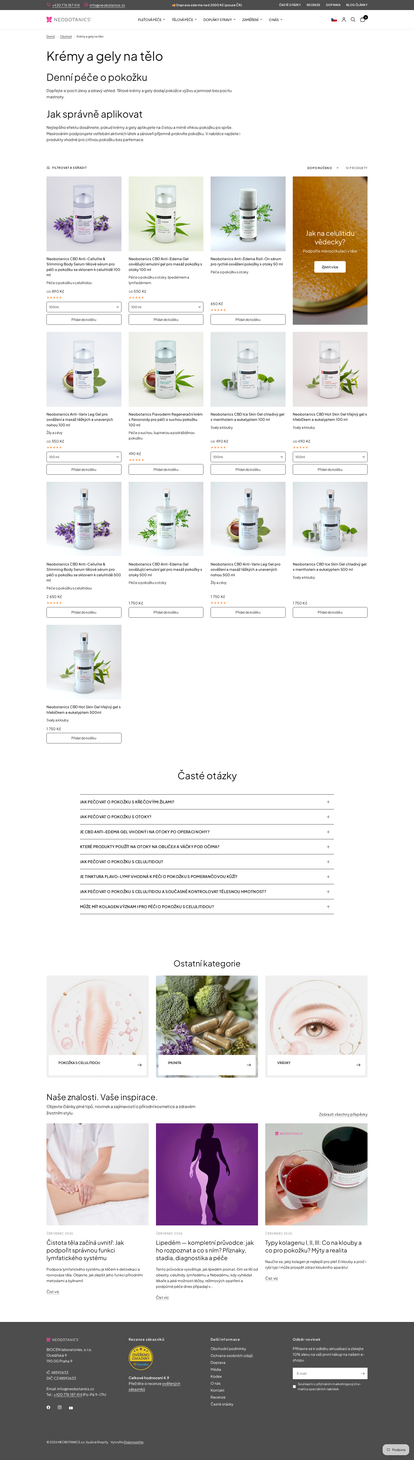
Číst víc (52, 1292)
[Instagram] (63, 1407)
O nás (274, 19)
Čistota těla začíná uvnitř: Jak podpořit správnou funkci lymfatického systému (85, 1250)
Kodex (216, 1376)
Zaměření (250, 19)
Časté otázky (290, 5)
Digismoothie (134, 1442)
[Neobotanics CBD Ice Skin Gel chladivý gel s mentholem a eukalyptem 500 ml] (330, 519)
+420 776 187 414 (66, 5)
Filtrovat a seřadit (69, 168)
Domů (50, 36)
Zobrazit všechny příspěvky (343, 1114)
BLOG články (357, 5)
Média (216, 1369)
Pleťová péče (149, 19)
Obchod (66, 36)
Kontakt (217, 1390)
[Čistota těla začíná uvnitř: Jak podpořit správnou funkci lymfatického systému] (97, 1174)
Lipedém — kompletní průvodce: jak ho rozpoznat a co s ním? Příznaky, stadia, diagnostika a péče (205, 1250)
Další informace (225, 1339)
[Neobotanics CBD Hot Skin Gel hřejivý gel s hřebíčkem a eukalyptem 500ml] (83, 662)
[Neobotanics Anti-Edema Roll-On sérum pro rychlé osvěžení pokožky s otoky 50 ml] (248, 213)
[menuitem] (151, 20)
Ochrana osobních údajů (232, 1355)
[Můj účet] (343, 19)
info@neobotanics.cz (107, 5)
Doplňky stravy (217, 19)
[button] (334, 20)
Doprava (333, 5)
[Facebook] (51, 1407)
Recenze (313, 5)
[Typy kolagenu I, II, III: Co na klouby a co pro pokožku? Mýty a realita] (316, 1174)
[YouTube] (74, 1408)
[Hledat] (353, 19)
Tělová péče (182, 19)
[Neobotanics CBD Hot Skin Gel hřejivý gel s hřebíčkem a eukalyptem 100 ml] (330, 369)
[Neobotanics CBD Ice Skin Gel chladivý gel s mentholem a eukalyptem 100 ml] (248, 369)
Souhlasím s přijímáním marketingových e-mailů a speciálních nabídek (329, 1386)
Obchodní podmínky (228, 1348)
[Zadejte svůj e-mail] (363, 1373)
